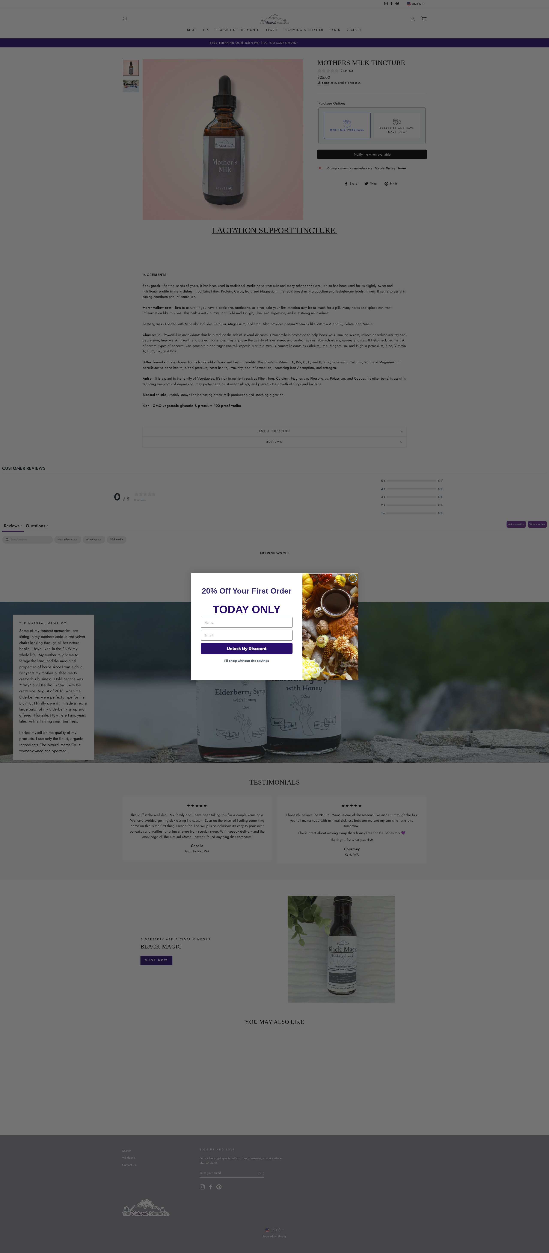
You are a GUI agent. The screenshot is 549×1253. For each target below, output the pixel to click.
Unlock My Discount (247, 648)
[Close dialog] (352, 578)
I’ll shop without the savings (246, 660)
